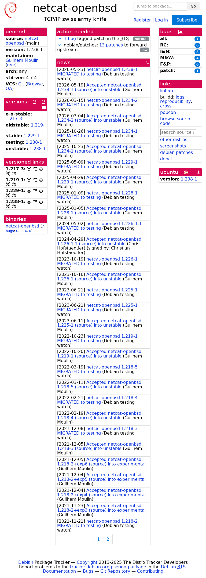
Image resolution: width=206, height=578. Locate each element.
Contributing (150, 571)
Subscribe (186, 20)
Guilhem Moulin (22, 60)
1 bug (70, 38)
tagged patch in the (106, 39)
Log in (161, 19)
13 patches (111, 45)
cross (165, 106)
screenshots (173, 146)
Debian (25, 562)
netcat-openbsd (23, 41)
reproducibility (175, 101)
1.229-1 (32, 135)
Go (193, 6)
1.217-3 (14, 118)
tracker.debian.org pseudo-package (108, 566)
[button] (59, 38)
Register (142, 19)
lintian (166, 90)
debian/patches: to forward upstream (102, 47)
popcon (168, 112)
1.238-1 (34, 142)
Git (21, 83)
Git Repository (115, 571)
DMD (11, 65)
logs (180, 97)
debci (166, 158)
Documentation (59, 571)
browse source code (176, 121)
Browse (35, 83)
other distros (173, 139)
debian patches (176, 152)
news (64, 62)
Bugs (88, 571)
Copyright (87, 562)
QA (9, 88)
